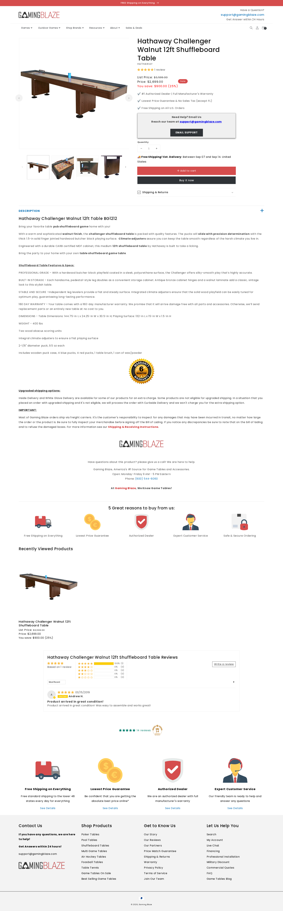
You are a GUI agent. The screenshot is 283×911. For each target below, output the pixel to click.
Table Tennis (90, 868)
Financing (213, 851)
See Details (48, 808)
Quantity (143, 142)
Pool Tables (89, 840)
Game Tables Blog (219, 879)
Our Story (150, 834)
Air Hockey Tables (93, 857)
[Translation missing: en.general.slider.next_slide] (128, 98)
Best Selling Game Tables (98, 879)
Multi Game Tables (94, 851)
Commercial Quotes (220, 868)
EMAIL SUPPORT (187, 132)
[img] (66, 692)
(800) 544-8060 (146, 479)
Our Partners (153, 845)
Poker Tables (90, 834)
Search (212, 834)
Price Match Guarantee (160, 851)
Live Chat (213, 845)
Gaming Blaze (125, 488)
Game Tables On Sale (96, 873)
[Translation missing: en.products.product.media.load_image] (38, 167)
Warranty (150, 862)
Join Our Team (154, 879)
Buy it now (186, 180)
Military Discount (218, 862)
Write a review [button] (224, 664)
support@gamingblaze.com (242, 15)
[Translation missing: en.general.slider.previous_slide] (19, 98)
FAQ (209, 873)
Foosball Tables (92, 862)
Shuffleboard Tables (95, 845)
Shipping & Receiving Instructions (133, 427)
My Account (215, 840)
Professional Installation (223, 857)
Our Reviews (152, 840)
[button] (251, 28)
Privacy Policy (153, 868)
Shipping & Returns (157, 857)
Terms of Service (155, 873)
